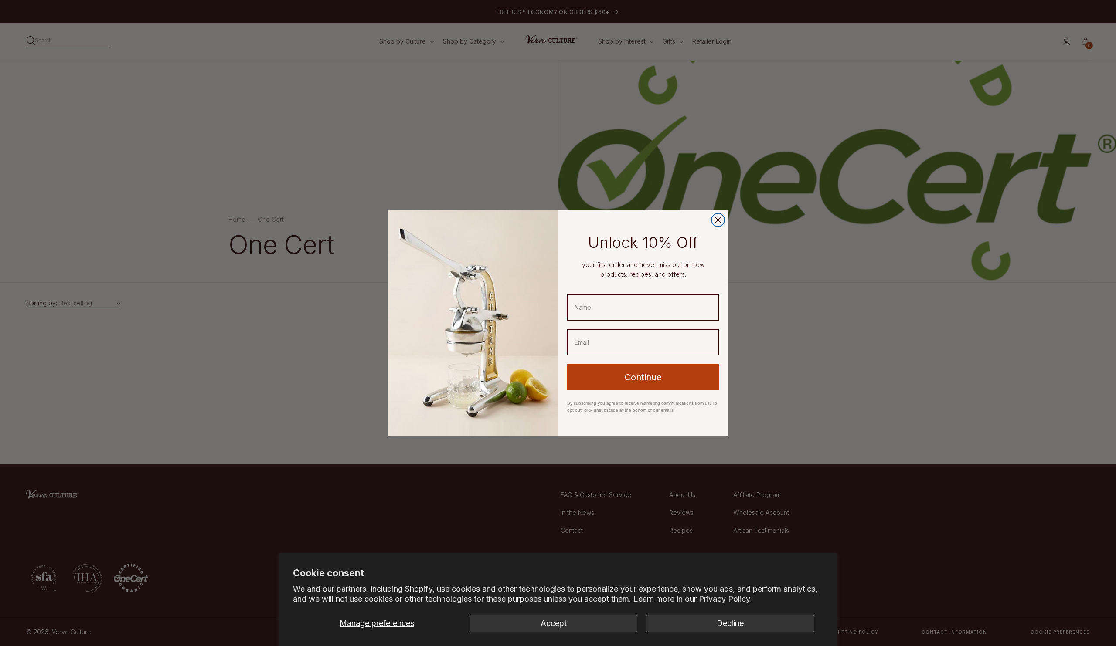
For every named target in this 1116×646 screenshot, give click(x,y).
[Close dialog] (718, 220)
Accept (554, 623)
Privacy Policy (724, 598)
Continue (643, 377)
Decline (730, 623)
